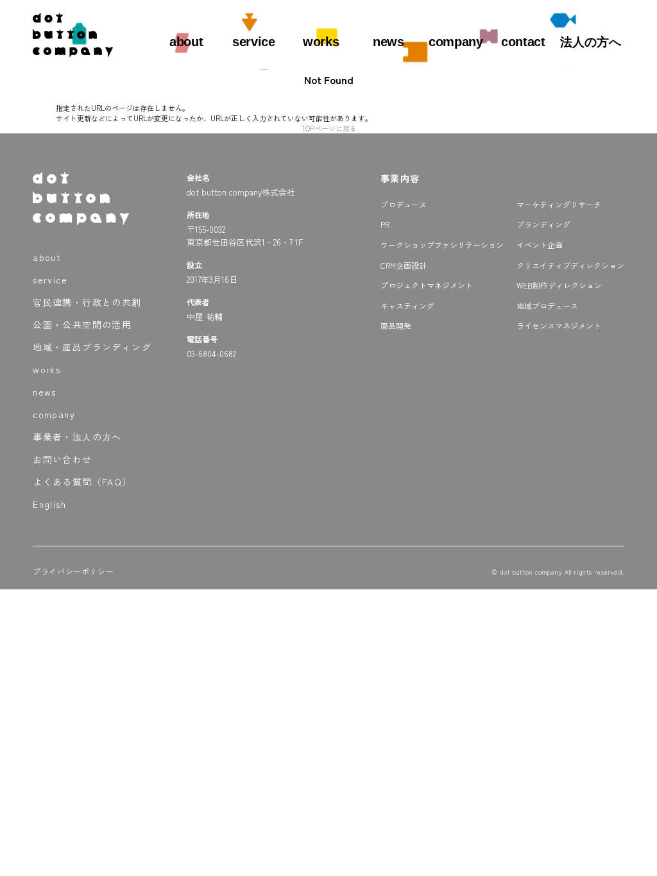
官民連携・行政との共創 (87, 302)
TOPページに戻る (329, 128)
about (186, 42)
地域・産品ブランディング (92, 347)
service (253, 42)
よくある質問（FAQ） (82, 481)
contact (523, 42)
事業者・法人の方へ (77, 436)
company (455, 42)
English (49, 504)
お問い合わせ (62, 459)
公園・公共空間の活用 (82, 324)
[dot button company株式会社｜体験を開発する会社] (73, 52)
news (388, 42)
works (321, 42)
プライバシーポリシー (73, 571)
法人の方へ (590, 42)
